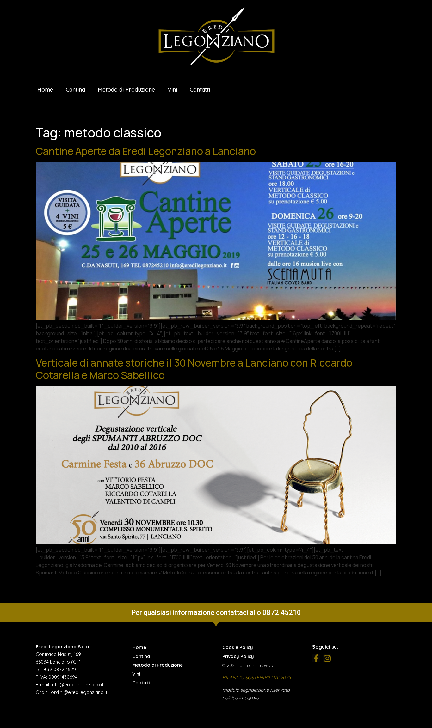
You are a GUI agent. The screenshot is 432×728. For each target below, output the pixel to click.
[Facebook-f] (316, 658)
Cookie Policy (237, 647)
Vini (172, 89)
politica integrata (240, 698)
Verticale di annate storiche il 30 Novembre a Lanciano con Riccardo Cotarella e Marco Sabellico (194, 369)
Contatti (200, 89)
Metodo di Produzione (126, 89)
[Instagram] (327, 658)
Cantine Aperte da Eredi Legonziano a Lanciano (146, 151)
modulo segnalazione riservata (256, 690)
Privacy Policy (238, 656)
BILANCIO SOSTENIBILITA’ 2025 (256, 678)
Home (45, 89)
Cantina (75, 89)
